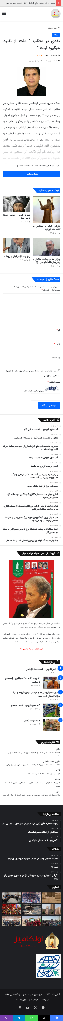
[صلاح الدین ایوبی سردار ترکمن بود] (16, 204)
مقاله (50, 28)
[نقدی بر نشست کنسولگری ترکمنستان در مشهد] (51, 683)
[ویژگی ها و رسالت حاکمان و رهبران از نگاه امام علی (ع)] (46, 247)
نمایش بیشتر (32, 174)
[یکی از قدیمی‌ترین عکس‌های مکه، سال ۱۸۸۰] (51, 897)
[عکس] (51, 909)
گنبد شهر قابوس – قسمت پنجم (25, 705)
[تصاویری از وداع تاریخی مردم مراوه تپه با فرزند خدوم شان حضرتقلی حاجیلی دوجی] (31, 897)
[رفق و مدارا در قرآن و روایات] (16, 245)
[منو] (4, 14)
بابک (58, 770)
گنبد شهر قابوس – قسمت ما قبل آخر (43, 669)
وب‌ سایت (56, 357)
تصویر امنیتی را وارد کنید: (33, 390)
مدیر (58, 791)
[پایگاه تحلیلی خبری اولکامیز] (56, 13)
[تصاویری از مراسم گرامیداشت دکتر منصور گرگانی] (11, 909)
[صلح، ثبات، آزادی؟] (51, 725)
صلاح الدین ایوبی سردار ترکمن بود (16, 216)
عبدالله (57, 779)
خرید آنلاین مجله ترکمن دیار (31, 649)
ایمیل (57, 343)
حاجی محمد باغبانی (51, 761)
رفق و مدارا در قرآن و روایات (17, 256)
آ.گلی (58, 749)
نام (58, 330)
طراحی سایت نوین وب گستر (26, 999)
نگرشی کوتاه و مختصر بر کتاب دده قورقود (46, 227)
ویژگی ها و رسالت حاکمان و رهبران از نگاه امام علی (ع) (46, 260)
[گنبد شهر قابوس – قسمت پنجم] (51, 710)
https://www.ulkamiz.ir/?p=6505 (30, 165)
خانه (55, 28)
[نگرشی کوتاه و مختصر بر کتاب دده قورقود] (46, 209)
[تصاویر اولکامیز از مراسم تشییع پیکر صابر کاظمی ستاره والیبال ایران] (51, 921)
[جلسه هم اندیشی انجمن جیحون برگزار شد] (11, 897)
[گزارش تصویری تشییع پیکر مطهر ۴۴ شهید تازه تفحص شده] (31, 921)
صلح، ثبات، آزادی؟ (31, 720)
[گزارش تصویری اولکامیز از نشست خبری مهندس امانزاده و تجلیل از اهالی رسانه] (11, 921)
